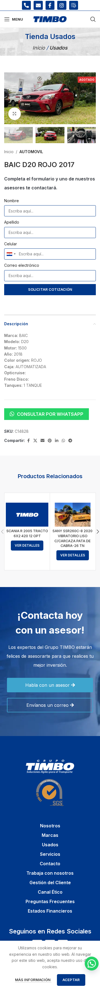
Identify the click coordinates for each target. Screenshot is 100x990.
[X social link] (35, 440)
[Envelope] (38, 5)
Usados (50, 844)
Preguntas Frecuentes (50, 901)
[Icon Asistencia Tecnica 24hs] (73, 5)
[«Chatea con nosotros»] (92, 964)
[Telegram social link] (70, 440)
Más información (33, 979)
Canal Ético (50, 892)
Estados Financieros (50, 911)
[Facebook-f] (50, 5)
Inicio (39, 48)
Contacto (50, 863)
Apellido (11, 222)
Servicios (50, 854)
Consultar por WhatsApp (50, 414)
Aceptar (71, 979)
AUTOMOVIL (31, 151)
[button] (9, 98)
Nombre (11, 200)
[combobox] (10, 254)
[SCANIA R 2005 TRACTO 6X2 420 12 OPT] (27, 515)
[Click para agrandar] (14, 113)
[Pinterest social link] (49, 440)
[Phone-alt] (26, 5)
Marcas (50, 835)
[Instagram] (61, 5)
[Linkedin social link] (56, 440)
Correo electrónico (21, 265)
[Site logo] (50, 18)
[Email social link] (42, 440)
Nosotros (50, 825)
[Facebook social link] (28, 440)
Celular (10, 243)
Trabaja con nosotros (50, 873)
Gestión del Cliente (50, 882)
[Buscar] (93, 19)
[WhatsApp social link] (63, 440)
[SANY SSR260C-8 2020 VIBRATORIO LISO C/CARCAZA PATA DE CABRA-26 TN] (72, 515)
